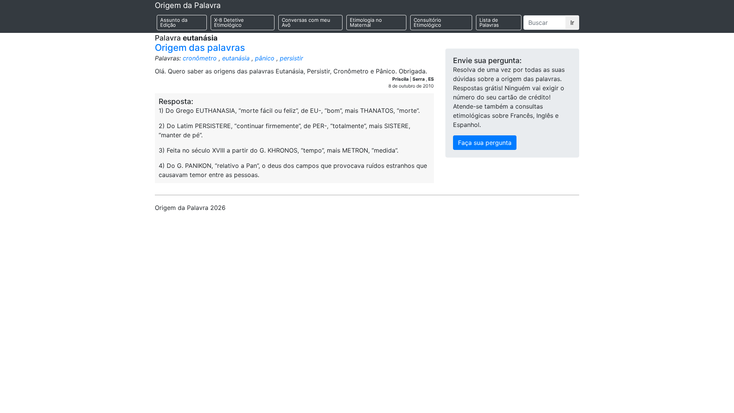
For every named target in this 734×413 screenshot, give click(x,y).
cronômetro (200, 58)
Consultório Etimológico (427, 22)
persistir (291, 58)
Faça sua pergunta (485, 142)
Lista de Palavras (489, 22)
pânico (264, 58)
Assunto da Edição (173, 22)
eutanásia (236, 58)
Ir (572, 22)
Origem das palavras (200, 47)
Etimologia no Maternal (366, 22)
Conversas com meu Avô (306, 22)
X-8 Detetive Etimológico (229, 22)
